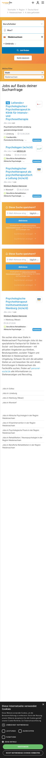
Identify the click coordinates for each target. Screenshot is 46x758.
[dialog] (23, 730)
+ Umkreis (8, 43)
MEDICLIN (21, 151)
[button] (41, 43)
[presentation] (33, 3)
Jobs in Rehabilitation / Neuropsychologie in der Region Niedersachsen (22, 438)
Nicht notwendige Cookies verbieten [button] (23, 753)
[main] (23, 230)
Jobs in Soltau (8, 388)
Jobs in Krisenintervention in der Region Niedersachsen (18, 424)
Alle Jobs (7, 123)
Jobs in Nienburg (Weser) (13, 398)
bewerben (37, 140)
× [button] (43, 704)
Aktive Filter (7, 68)
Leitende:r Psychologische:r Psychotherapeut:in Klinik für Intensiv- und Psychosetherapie (18, 111)
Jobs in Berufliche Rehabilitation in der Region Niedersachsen (21, 446)
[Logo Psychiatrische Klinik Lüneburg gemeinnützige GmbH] (39, 104)
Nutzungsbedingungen (13, 227)
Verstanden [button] (23, 747)
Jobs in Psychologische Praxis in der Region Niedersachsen (20, 431)
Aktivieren (23, 220)
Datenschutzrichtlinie (29, 225)
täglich (33, 213)
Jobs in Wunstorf (9, 402)
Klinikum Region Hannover (15, 186)
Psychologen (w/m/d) (19, 147)
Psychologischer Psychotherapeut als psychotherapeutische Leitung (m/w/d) (19, 173)
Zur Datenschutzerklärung (31, 721)
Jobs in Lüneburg (9, 393)
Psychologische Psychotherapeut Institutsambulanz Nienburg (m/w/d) (17, 303)
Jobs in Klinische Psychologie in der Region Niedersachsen (20, 416)
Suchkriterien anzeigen (23, 234)
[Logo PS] (39, 149)
